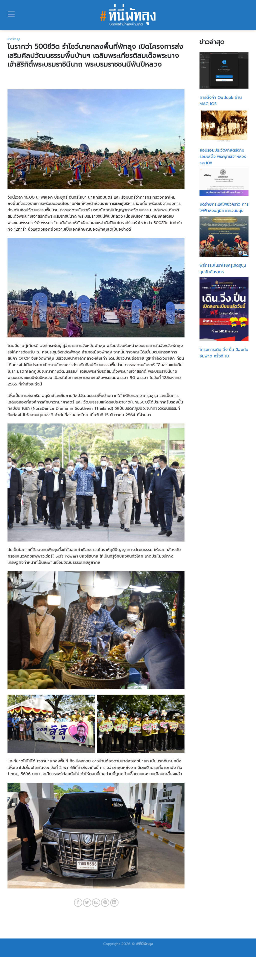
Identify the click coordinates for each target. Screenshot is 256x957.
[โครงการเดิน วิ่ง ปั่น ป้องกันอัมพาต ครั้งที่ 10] (224, 309)
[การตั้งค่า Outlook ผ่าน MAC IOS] (224, 70)
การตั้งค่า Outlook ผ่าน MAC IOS (221, 101)
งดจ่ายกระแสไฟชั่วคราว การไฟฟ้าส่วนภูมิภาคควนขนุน (224, 207)
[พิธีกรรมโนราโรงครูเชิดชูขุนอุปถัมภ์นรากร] (224, 236)
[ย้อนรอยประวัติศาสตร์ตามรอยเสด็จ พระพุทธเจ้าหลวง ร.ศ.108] (224, 125)
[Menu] (11, 14)
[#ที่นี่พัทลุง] (128, 15)
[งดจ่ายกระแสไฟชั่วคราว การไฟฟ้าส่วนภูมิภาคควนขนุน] (224, 182)
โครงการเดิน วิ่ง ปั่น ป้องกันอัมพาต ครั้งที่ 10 (224, 353)
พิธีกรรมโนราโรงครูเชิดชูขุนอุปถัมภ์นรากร (223, 268)
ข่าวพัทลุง (14, 39)
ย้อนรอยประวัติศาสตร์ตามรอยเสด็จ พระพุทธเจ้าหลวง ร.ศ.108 (223, 156)
